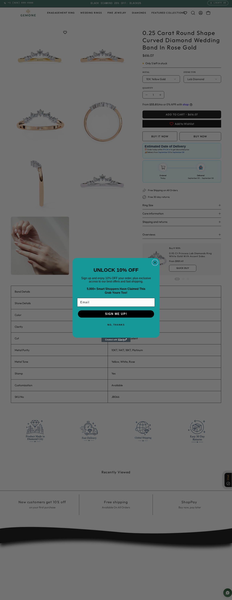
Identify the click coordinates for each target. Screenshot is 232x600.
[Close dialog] (155, 262)
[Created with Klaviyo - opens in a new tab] (116, 340)
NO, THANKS (116, 325)
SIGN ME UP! (116, 313)
